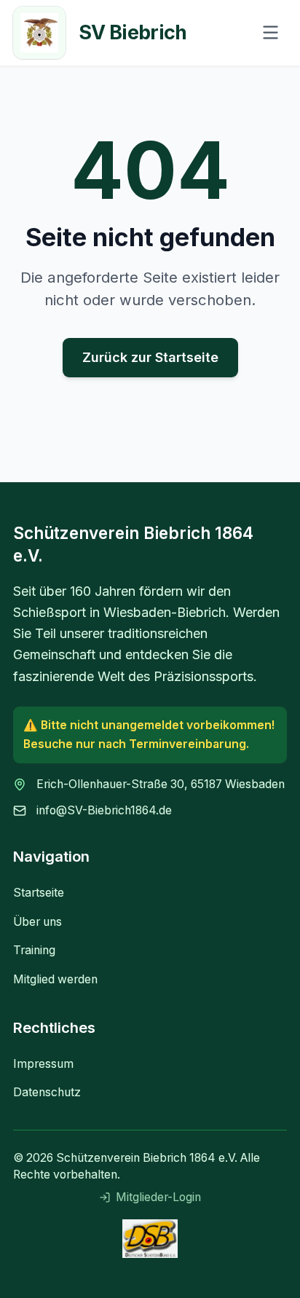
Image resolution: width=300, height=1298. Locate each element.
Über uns (37, 922)
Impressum (43, 1064)
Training (34, 950)
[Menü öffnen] (270, 32)
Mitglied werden (55, 979)
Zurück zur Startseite (150, 357)
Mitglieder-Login (158, 1197)
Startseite (38, 893)
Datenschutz (47, 1092)
